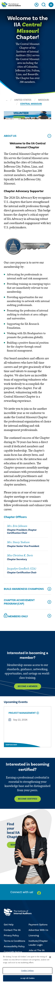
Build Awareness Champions (24, 589)
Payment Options (38, 924)
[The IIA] (11, 5)
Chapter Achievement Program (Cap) (19, 601)
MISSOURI (43, 99)
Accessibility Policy (14, 946)
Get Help (8, 924)
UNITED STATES (22, 99)
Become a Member (27, 686)
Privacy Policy (11, 935)
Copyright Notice (13, 951)
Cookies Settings (27, 970)
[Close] (50, 957)
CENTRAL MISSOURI (31, 103)
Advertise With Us (38, 930)
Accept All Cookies (27, 978)
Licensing (34, 935)
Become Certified (27, 799)
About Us (10, 136)
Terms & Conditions (14, 941)
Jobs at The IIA (37, 950)
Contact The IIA (12, 930)
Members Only (17, 616)
